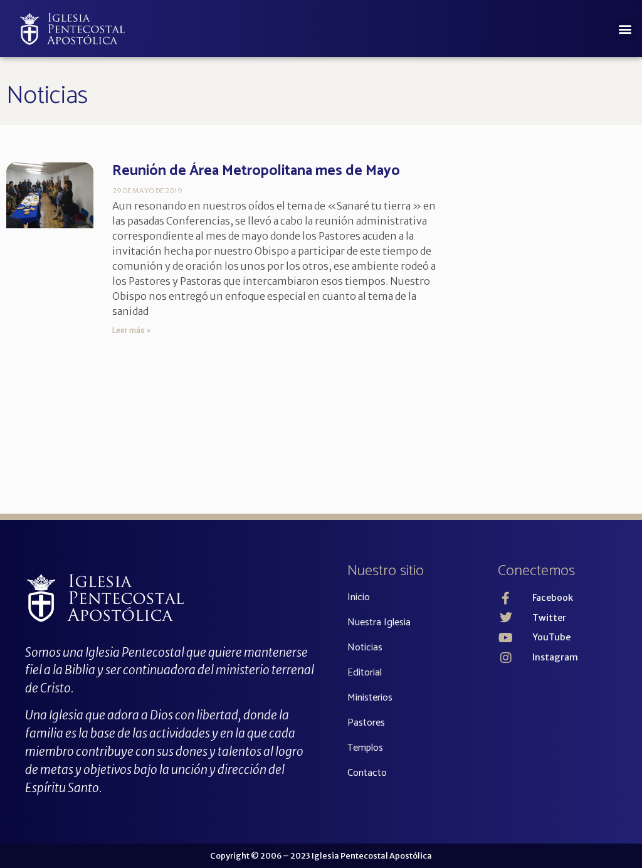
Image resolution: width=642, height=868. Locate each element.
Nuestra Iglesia (379, 622)
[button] (625, 28)
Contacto (367, 773)
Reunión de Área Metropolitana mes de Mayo (256, 171)
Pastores (366, 722)
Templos (365, 747)
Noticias (47, 96)
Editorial (364, 672)
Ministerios (369, 697)
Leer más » (131, 330)
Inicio (358, 597)
